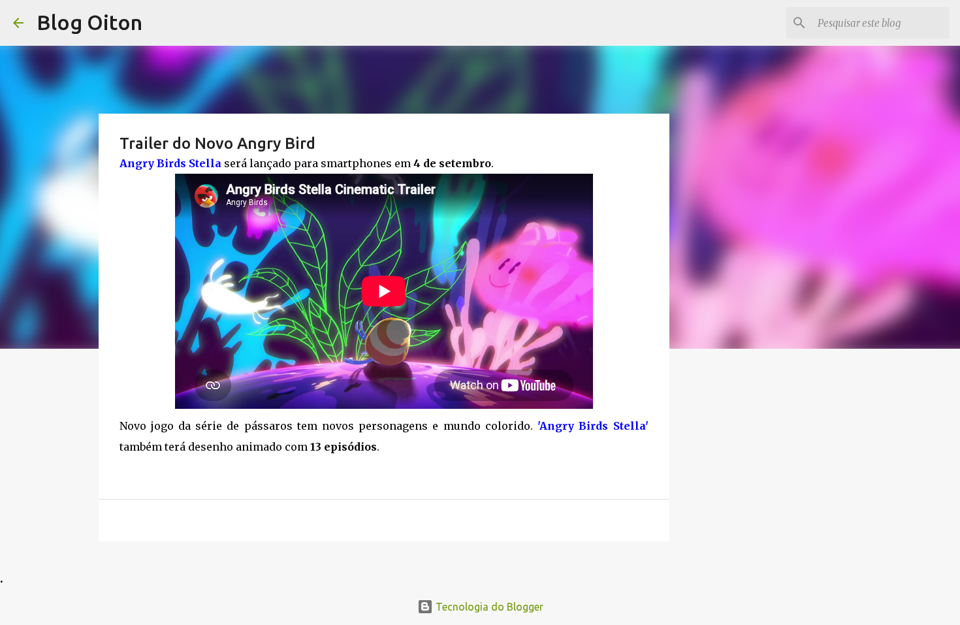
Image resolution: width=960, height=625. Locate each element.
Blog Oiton (89, 22)
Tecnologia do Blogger (488, 607)
